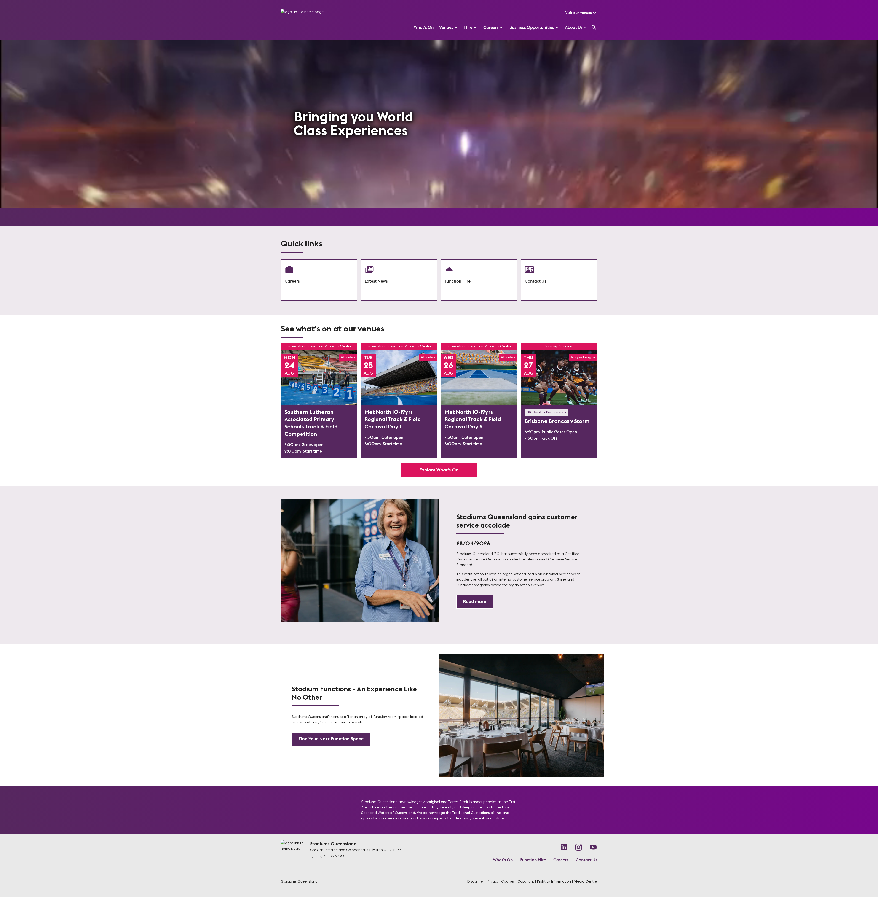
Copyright (525, 881)
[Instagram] (578, 847)
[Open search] (594, 27)
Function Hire (533, 860)
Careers (560, 860)
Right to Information (554, 881)
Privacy (492, 881)
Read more (474, 601)
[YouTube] (593, 847)
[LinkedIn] (564, 847)
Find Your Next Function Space (331, 739)
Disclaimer (475, 881)
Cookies (508, 881)
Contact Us (586, 860)
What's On (503, 860)
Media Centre (585, 881)
